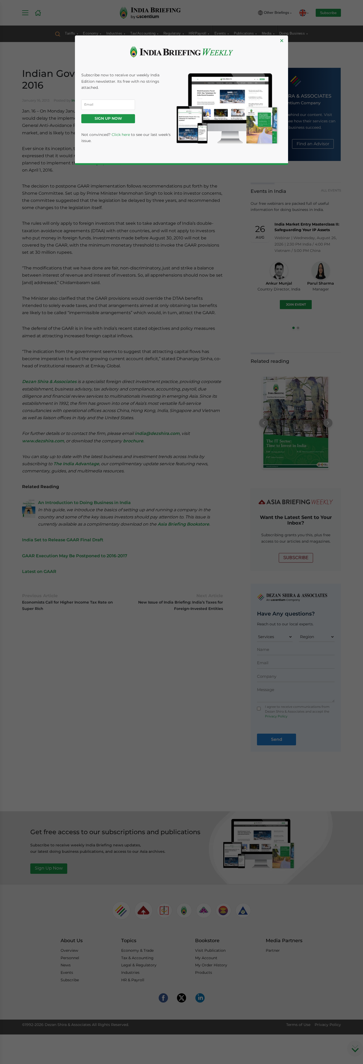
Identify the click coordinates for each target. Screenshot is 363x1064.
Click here (121, 134)
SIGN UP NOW (108, 118)
